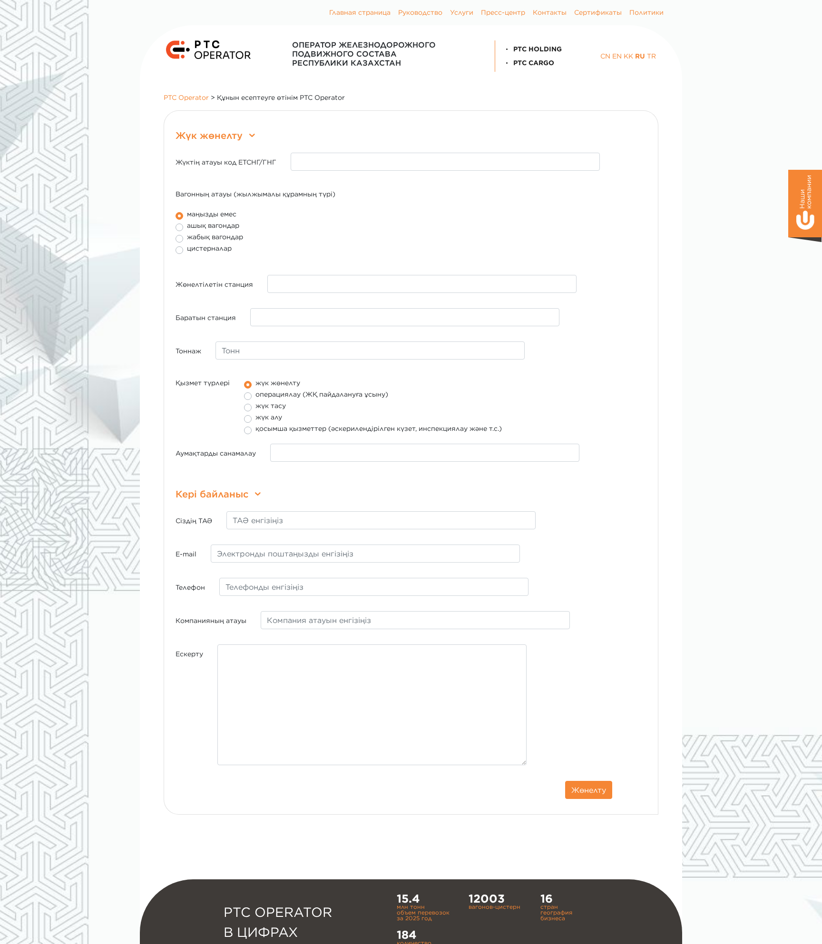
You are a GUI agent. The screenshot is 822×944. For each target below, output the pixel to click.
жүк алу (268, 417)
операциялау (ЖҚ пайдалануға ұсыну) (321, 394)
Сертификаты (598, 12)
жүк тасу (270, 406)
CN (605, 56)
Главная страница (360, 12)
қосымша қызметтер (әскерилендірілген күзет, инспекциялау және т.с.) (378, 429)
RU (640, 56)
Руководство (420, 12)
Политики (646, 12)
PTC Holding (536, 49)
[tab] (411, 135)
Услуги (461, 12)
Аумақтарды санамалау (216, 453)
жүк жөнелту (277, 383)
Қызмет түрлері (203, 383)
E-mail (186, 554)
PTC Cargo (532, 62)
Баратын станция (206, 317)
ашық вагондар (213, 226)
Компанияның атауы (211, 620)
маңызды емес (211, 214)
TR (651, 56)
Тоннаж (188, 351)
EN (617, 56)
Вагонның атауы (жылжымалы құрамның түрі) (255, 194)
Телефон (190, 587)
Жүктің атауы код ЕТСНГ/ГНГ (226, 162)
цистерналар (209, 248)
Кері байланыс (213, 494)
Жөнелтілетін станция (214, 284)
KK (628, 56)
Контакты (550, 12)
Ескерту (189, 654)
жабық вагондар (215, 237)
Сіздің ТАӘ (194, 520)
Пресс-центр (503, 12)
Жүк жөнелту (210, 135)
